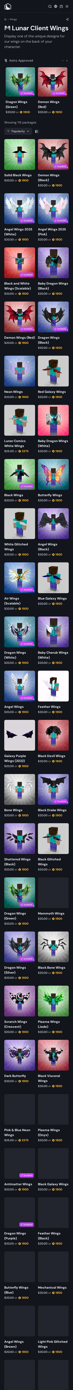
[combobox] (18, 131)
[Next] (67, 60)
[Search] (50, 6)
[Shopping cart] (61, 6)
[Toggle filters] (36, 131)
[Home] (5, 19)
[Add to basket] (9, 70)
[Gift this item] (14, 70)
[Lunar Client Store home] (7, 6)
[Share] (67, 19)
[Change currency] (55, 6)
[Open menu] (67, 6)
